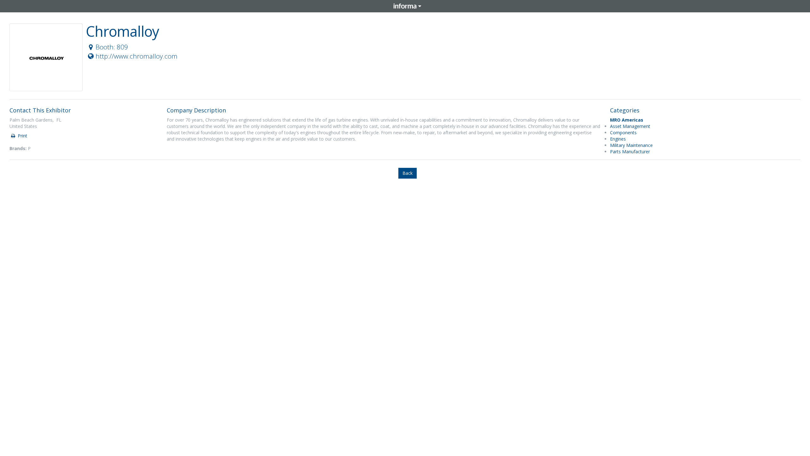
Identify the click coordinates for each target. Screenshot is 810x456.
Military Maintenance (631, 145)
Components (623, 133)
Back (407, 173)
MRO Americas (626, 120)
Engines (618, 139)
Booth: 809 (112, 46)
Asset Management (630, 126)
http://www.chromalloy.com (137, 56)
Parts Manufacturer (630, 152)
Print (21, 136)
